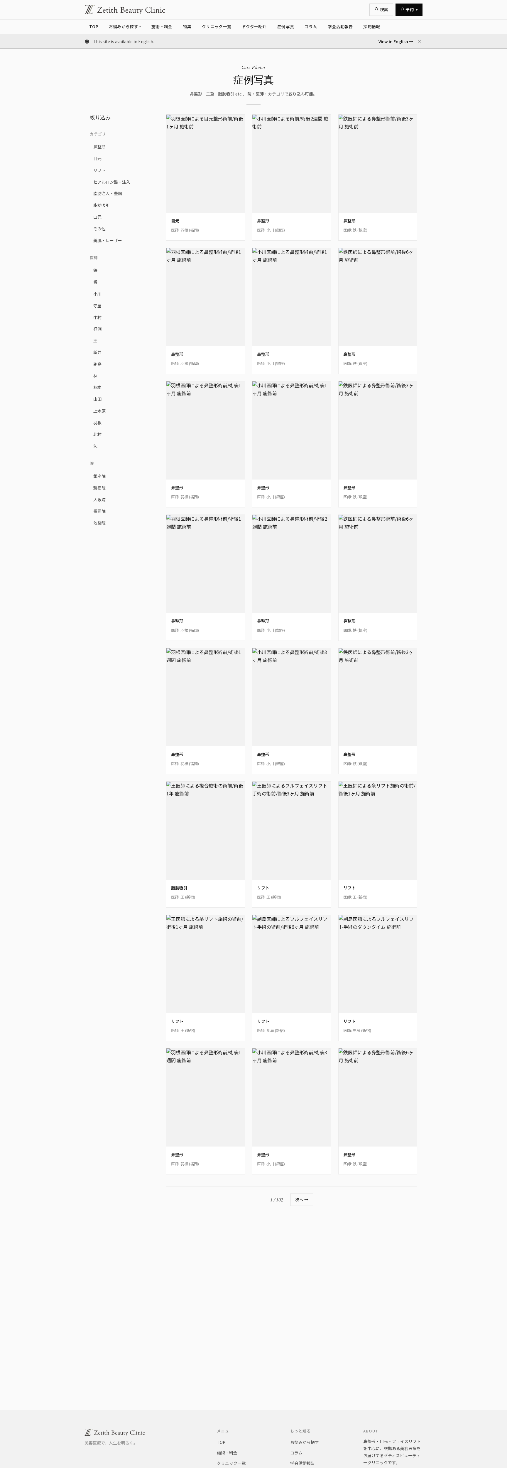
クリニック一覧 (231, 1463)
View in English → (395, 41)
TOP (221, 1442)
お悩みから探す (304, 1442)
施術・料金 (227, 1453)
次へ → (301, 1199)
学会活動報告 (302, 1463)
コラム (296, 1453)
